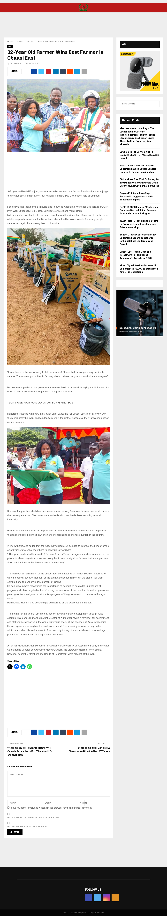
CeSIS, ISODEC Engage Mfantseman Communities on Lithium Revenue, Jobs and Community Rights (139, 210)
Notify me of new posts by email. (28, 826)
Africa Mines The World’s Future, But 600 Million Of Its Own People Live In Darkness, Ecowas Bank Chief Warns (139, 182)
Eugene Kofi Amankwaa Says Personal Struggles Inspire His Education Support (136, 196)
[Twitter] (97, 897)
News (10, 46)
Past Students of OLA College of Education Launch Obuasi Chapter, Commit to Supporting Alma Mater (138, 168)
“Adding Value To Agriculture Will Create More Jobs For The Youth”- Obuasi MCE (29, 751)
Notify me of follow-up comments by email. (35, 818)
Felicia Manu (15, 63)
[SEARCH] (156, 104)
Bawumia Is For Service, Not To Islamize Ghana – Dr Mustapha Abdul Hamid (139, 155)
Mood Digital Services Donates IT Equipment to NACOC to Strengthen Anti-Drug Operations (139, 268)
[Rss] (115, 897)
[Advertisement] (83, 22)
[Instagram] (106, 897)
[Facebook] (88, 897)
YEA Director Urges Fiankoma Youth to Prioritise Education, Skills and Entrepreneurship (139, 224)
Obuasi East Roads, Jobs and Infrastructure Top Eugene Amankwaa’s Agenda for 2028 (136, 254)
